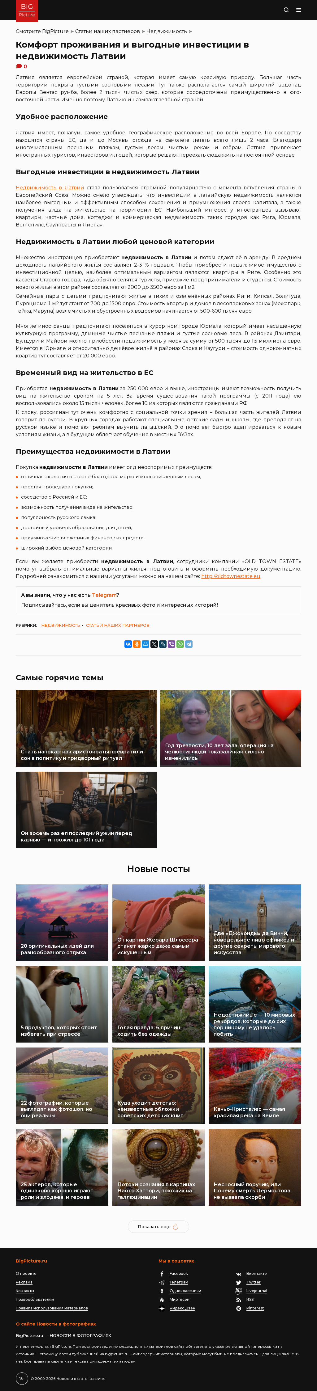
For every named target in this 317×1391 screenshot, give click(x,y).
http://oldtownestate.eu (230, 576)
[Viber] (171, 644)
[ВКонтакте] (128, 644)
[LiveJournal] (163, 644)
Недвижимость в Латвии (50, 188)
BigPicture (55, 31)
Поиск (274, 10)
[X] (154, 644)
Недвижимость (166, 31)
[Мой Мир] (145, 644)
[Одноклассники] (137, 644)
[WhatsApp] (180, 644)
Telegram (104, 595)
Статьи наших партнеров (107, 31)
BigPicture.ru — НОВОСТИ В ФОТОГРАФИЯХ (63, 1335)
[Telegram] (189, 644)
